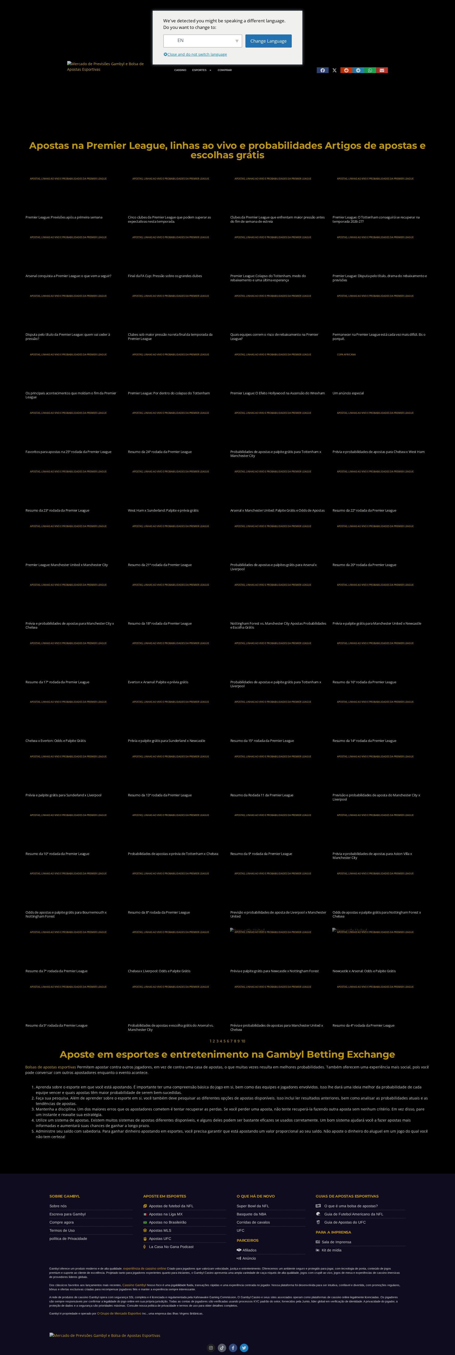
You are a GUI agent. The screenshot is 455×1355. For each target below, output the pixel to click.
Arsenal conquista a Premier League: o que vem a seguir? (68, 275)
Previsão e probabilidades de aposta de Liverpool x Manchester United (278, 914)
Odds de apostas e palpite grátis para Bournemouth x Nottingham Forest (66, 914)
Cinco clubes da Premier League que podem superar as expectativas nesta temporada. (169, 219)
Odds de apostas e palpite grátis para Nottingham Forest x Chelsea (377, 914)
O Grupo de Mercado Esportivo (119, 1313)
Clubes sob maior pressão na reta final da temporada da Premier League (170, 336)
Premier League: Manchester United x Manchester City (67, 564)
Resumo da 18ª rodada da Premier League (159, 623)
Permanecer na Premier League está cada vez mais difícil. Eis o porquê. (379, 336)
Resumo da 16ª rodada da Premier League (364, 682)
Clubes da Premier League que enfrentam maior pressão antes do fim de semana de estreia (277, 219)
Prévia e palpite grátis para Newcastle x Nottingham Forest (274, 971)
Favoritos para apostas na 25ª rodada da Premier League (68, 451)
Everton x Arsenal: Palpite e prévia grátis (158, 682)
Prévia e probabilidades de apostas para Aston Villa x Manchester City (372, 855)
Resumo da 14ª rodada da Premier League (364, 740)
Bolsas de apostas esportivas (50, 1066)
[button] (323, 70)
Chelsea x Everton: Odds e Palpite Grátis (56, 740)
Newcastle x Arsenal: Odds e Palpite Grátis (364, 971)
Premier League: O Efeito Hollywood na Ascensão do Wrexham (277, 393)
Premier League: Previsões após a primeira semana (64, 217)
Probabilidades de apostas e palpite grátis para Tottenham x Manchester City (275, 453)
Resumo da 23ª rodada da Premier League (57, 510)
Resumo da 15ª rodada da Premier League (262, 740)
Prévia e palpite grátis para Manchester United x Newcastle (377, 623)
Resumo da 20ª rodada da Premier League (364, 564)
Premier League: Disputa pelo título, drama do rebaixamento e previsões (380, 277)
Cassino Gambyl (134, 1285)
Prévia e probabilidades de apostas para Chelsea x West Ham (378, 451)
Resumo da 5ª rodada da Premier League (56, 1025)
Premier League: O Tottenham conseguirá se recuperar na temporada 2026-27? (376, 219)
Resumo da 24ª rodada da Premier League (159, 451)
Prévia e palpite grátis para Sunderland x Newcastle (166, 740)
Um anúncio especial (348, 393)
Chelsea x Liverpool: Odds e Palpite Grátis (159, 971)
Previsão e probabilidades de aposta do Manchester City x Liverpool (376, 797)
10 (243, 1040)
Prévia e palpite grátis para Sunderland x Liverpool (63, 795)
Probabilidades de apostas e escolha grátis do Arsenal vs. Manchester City (171, 1027)
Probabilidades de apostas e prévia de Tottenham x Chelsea (173, 853)
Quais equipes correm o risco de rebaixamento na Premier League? (274, 336)
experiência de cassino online (144, 1268)
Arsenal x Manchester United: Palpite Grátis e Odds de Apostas (277, 510)
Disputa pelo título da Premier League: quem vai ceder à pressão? (68, 336)
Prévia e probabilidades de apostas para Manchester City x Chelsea (70, 625)
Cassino (180, 70)
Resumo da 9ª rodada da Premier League (261, 853)
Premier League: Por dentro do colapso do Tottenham (169, 393)
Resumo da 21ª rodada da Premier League (159, 564)
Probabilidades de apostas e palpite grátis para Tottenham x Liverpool (275, 684)
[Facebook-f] (233, 1348)
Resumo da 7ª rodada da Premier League (56, 971)
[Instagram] (211, 1348)
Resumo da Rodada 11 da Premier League (262, 795)
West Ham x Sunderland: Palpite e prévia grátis (163, 510)
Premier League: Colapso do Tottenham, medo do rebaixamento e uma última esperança (268, 277)
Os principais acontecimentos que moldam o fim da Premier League (71, 395)
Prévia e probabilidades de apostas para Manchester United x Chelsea (276, 1027)
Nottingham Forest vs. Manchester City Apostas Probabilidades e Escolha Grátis (278, 625)
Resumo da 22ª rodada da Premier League (364, 510)
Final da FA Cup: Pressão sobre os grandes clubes (165, 275)
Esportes (199, 70)
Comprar (225, 70)
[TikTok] (222, 1348)
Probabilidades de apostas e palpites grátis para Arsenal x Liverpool (273, 566)
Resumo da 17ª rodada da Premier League (57, 682)
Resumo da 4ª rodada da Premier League (363, 1025)
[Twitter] (244, 1348)
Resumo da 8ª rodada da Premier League (159, 912)
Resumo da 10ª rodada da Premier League (57, 853)
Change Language (268, 41)
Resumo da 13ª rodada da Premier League (159, 795)
